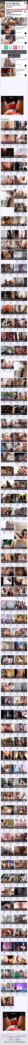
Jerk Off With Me (20, 59)
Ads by (20, 189)
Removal (17, 1040)
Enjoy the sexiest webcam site (21, 28)
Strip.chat (18, 32)
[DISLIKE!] (15, 47)
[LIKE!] (6, 47)
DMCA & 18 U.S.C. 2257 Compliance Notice (14, 1042)
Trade (11, 1040)
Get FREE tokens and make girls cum (20, 38)
